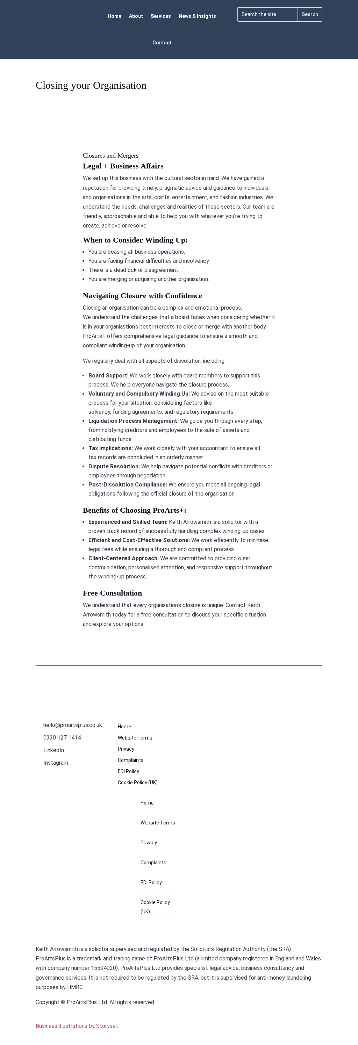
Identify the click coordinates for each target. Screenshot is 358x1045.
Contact (162, 42)
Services (161, 16)
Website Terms (135, 738)
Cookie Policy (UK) (138, 782)
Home (114, 16)
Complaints (131, 760)
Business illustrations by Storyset (77, 1026)
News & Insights (197, 16)
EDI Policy (128, 771)
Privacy (126, 749)
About (136, 16)
